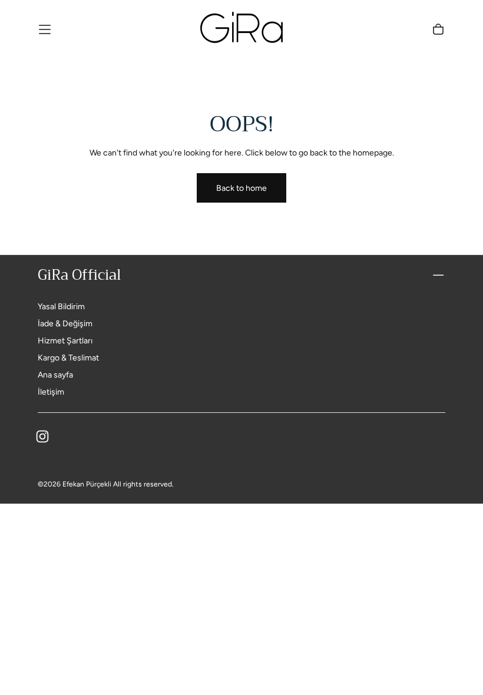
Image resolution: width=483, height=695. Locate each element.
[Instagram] (42, 436)
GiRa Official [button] (79, 275)
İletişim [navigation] (51, 392)
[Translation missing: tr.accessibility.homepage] (241, 29)
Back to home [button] (241, 188)
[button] (45, 29)
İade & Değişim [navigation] (65, 324)
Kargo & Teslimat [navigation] (68, 358)
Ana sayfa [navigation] (55, 375)
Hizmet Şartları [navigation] (65, 341)
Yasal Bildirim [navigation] (61, 307)
